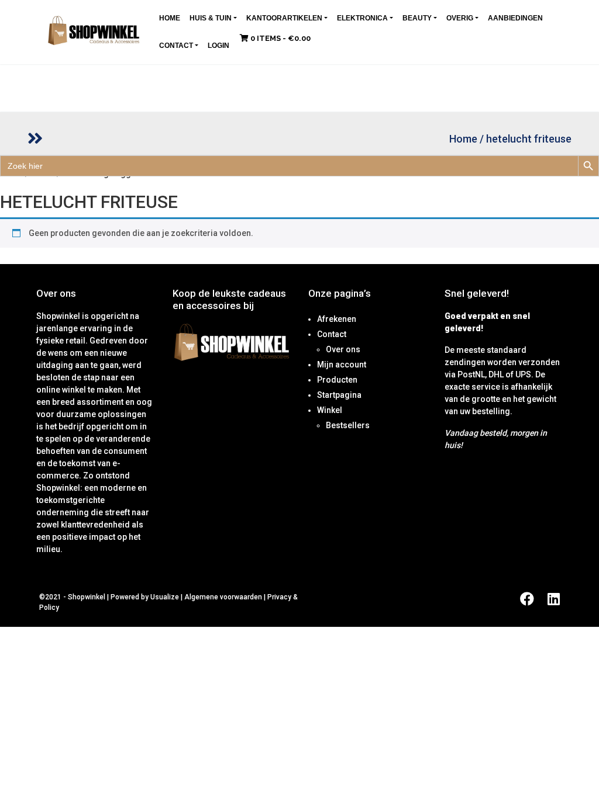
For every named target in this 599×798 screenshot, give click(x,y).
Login (218, 45)
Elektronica (362, 18)
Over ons (343, 349)
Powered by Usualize (145, 597)
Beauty (417, 18)
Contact (176, 45)
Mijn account (341, 364)
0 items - (280, 38)
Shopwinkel (87, 597)
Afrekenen (336, 319)
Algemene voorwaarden (223, 597)
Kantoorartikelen (284, 18)
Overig (459, 18)
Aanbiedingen (515, 18)
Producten (337, 379)
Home (169, 18)
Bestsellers (348, 425)
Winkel (329, 410)
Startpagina (339, 395)
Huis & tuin (211, 18)
